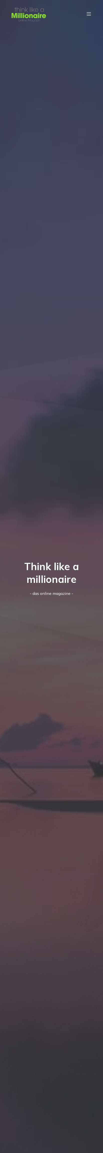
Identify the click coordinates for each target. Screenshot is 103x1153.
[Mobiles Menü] (88, 14)
